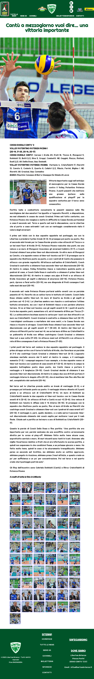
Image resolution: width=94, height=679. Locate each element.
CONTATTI (80, 16)
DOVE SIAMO (78, 650)
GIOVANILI (32, 16)
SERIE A (46, 650)
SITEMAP (47, 634)
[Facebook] (71, 3)
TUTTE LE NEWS (14, 15)
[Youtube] (71, 11)
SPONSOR (70, 16)
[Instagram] (71, 7)
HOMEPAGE (47, 639)
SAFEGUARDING (78, 639)
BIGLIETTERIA (61, 16)
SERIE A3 (23, 16)
